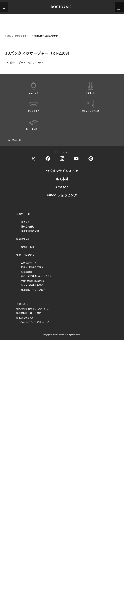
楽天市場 (62, 178)
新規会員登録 (27, 226)
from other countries (32, 280)
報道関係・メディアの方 (33, 289)
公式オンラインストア (62, 170)
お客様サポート (29, 262)
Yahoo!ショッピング (62, 195)
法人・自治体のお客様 (32, 285)
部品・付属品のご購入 (32, 267)
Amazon (61, 187)
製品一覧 (16, 140)
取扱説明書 (26, 271)
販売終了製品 (27, 246)
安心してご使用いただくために (36, 276)
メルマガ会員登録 (30, 231)
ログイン (25, 222)
